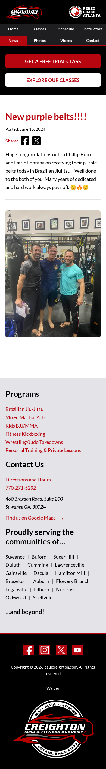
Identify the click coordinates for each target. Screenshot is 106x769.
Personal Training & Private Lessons (43, 450)
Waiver (53, 688)
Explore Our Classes (53, 80)
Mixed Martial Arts (25, 417)
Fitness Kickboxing (25, 434)
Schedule (66, 28)
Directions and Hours (28, 480)
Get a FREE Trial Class (53, 61)
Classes (40, 28)
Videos (66, 40)
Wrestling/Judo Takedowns (34, 442)
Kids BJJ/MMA (21, 426)
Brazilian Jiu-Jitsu (24, 409)
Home (13, 28)
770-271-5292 (20, 488)
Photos (40, 40)
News (13, 40)
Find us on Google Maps (31, 518)
